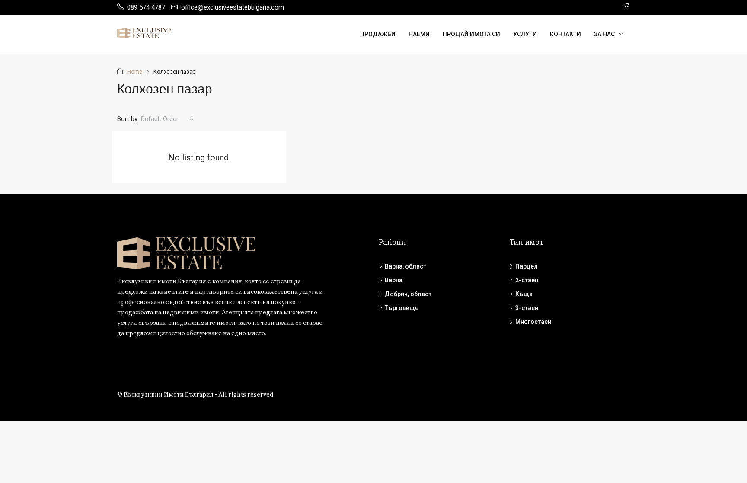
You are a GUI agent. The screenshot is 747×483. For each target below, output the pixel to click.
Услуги (525, 34)
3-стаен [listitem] (526, 307)
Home (134, 71)
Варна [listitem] (393, 280)
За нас (604, 34)
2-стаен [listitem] (526, 280)
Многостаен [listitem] (533, 321)
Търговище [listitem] (401, 307)
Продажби (378, 34)
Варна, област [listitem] (405, 266)
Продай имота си (471, 34)
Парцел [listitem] (526, 266)
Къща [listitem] (524, 294)
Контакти (565, 34)
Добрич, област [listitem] (408, 294)
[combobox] (167, 119)
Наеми (419, 34)
